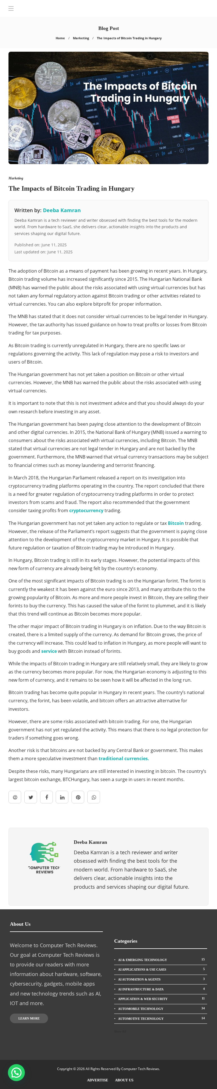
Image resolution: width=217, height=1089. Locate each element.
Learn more (29, 1018)
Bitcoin (176, 523)
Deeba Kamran (62, 210)
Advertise (97, 1080)
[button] (16, 1072)
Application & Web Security (161, 999)
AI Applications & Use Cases (161, 969)
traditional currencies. (124, 758)
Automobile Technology (161, 1008)
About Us (124, 1080)
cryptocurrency (86, 510)
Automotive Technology (161, 1018)
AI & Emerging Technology (161, 960)
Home (60, 38)
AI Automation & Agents (161, 979)
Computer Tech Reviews (140, 1068)
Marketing (81, 38)
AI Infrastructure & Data (161, 989)
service (49, 651)
